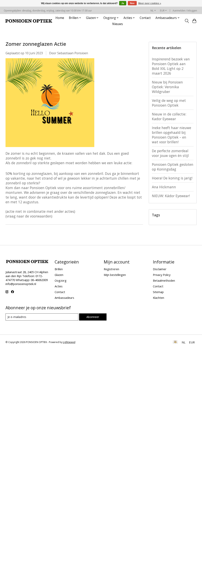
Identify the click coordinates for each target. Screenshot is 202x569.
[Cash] (175, 342)
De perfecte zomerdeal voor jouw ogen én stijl (170, 153)
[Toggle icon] (187, 20)
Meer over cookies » (149, 3)
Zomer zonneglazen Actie (36, 43)
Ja (122, 3)
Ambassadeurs (64, 298)
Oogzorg (60, 280)
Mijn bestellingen (115, 275)
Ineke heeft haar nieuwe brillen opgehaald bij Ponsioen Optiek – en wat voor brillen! (171, 134)
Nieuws (117, 24)
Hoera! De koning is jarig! (172, 178)
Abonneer (92, 317)
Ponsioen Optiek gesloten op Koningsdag (172, 167)
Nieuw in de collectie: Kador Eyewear (169, 116)
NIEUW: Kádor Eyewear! (171, 195)
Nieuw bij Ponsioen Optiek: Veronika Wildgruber (167, 87)
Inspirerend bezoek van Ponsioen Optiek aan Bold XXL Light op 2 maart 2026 (171, 66)
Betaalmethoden (164, 280)
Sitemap (158, 292)
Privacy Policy (161, 275)
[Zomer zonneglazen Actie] (50, 148)
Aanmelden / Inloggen (185, 10)
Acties (59, 286)
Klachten (158, 298)
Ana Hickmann (164, 187)
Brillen (59, 269)
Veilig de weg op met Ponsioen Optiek (169, 103)
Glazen (59, 275)
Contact (145, 18)
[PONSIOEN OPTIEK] (29, 20)
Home (59, 18)
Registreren (111, 269)
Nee (132, 3)
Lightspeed (69, 342)
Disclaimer (159, 269)
